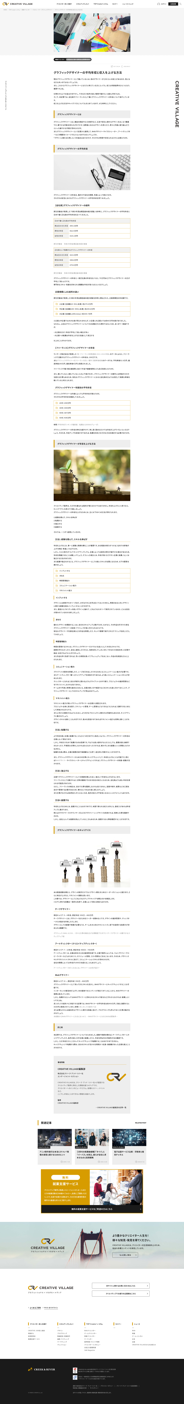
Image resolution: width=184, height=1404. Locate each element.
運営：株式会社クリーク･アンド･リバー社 (85, 1386)
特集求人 (31, 1333)
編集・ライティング (63, 1339)
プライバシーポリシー (107, 1386)
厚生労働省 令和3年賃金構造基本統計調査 (70, 244)
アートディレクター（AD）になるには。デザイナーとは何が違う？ (76, 968)
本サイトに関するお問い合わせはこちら (120, 1286)
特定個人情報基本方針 (80, 1388)
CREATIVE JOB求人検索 (36, 1331)
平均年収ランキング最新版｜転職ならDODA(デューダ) (78, 424)
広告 (133, 1339)
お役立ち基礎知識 (90, 1347)
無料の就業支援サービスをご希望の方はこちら (92, 1209)
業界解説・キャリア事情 (91, 1342)
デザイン (60, 1331)
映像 (133, 1333)
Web (133, 1331)
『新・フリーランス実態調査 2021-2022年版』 (93, 354)
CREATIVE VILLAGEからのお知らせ (144, 1345)
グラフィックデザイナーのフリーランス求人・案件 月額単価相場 (80, 360)
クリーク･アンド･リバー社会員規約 (126, 1386)
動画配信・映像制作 (63, 1336)
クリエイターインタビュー (92, 1345)
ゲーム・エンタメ (137, 1336)
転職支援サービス (34, 1339)
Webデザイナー (61, 760)
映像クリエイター (89, 1336)
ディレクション (61, 1345)
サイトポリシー (94, 1388)
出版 (133, 1342)
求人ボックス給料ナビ (87, 1007)
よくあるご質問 (35, 1308)
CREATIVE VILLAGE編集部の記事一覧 (111, 1107)
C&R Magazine (89, 1350)
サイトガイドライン (51, 1308)
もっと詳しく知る (125, 1255)
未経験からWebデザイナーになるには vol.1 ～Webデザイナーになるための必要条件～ (86, 1016)
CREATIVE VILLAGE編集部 (71, 1068)
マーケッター (88, 1339)
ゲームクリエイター (90, 1333)
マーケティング (62, 1342)
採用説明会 (32, 1336)
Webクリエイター (90, 1331)
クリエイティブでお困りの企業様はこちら (121, 1293)
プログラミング (62, 1333)
